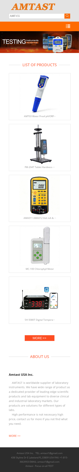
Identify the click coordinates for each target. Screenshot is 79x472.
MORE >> (39, 338)
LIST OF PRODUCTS (39, 64)
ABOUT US (39, 356)
